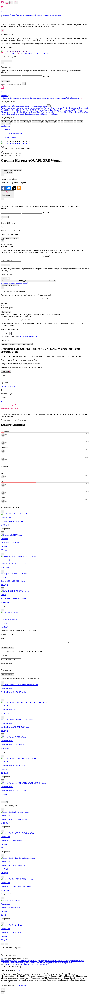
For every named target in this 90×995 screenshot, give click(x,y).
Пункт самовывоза (47, 15)
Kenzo (3, 114)
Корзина (4, 94)
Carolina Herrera (78, 108)
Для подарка (34, 98)
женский (4, 401)
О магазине (5, 15)
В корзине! (14, 283)
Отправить (5, 265)
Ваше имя (5, 655)
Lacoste (20, 114)
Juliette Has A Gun (81, 112)
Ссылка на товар (8, 260)
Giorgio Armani (6, 112)
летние (11, 379)
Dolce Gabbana (38, 110)
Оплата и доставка (22, 15)
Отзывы (12, 15)
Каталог (6, 98)
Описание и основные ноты (11, 344)
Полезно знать (27, 344)
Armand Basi (39, 108)
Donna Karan (49, 110)
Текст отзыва (6, 664)
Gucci (22, 112)
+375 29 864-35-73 (42, 53)
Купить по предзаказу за (28, 281)
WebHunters (21, 985)
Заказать (5, 217)
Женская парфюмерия (20, 106)
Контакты (57, 15)
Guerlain (27, 112)
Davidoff (29, 110)
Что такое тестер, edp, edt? (10, 405)
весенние (4, 379)
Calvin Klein (67, 108)
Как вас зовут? (7, 308)
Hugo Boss (40, 112)
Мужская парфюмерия (38, 106)
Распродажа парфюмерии (74, 961)
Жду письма (6, 312)
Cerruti (3, 110)
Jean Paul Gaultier (60, 112)
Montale (55, 114)
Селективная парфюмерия (19, 98)
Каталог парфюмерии (9, 961)
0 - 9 (3, 124)
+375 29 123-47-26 (26, 53)
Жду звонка (6, 81)
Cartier (86, 108)
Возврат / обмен (68, 963)
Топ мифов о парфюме (9, 409)
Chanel (8, 110)
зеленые (13, 386)
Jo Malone (71, 112)
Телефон (46, 76)
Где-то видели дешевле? (10, 238)
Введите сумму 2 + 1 (8, 659)
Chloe (14, 110)
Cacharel (59, 108)
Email (45, 299)
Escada (56, 110)
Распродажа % (62, 98)
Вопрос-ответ (36, 963)
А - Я (8, 124)
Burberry (47, 108)
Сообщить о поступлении (10, 285)
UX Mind (18, 970)
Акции (32, 15)
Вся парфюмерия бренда (27, 336)
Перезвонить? (6, 61)
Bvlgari (53, 108)
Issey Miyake (49, 112)
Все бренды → (6, 106)
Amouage (17, 108)
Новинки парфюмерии (48, 98)
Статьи (37, 15)
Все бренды (5, 126)
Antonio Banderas (27, 108)
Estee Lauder (64, 110)
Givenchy (15, 112)
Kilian (8, 114)
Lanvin (38, 114)
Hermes (33, 112)
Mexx (50, 114)
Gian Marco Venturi (76, 110)
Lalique (26, 114)
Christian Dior (21, 110)
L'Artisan (14, 114)
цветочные (5, 386)
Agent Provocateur (7, 108)
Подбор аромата (74, 98)
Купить (4, 278)
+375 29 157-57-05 (10, 53)
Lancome (32, 114)
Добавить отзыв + (8, 648)
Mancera (44, 114)
